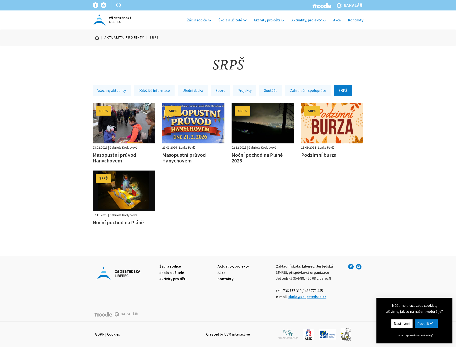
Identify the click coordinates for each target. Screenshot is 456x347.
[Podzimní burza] (332, 130)
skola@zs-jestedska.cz (307, 296)
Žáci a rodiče (197, 20)
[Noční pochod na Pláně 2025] (263, 133)
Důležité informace (154, 90)
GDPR (99, 334)
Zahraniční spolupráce (308, 90)
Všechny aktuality (111, 90)
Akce (337, 20)
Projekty (245, 90)
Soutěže (270, 90)
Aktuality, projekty (306, 20)
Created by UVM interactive (228, 334)
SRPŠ (343, 90)
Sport (220, 90)
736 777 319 (292, 290)
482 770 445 (313, 290)
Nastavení (402, 323)
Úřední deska (192, 90)
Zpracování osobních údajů (419, 335)
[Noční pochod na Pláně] (124, 198)
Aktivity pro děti (267, 20)
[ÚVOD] (97, 37)
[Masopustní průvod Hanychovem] (124, 133)
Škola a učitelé (230, 20)
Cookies (399, 335)
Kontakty (355, 20)
